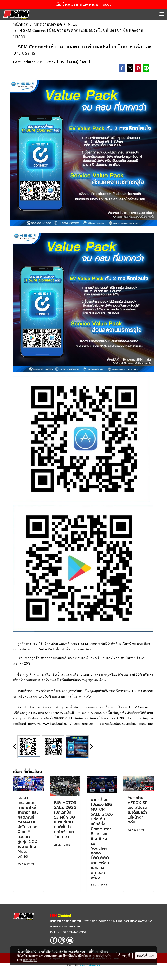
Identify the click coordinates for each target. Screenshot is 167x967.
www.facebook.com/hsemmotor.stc (127, 724)
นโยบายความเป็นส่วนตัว (96, 955)
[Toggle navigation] (161, 14)
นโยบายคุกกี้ (30, 960)
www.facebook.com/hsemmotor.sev (68, 724)
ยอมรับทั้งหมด (145, 955)
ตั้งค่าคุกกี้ (124, 955)
